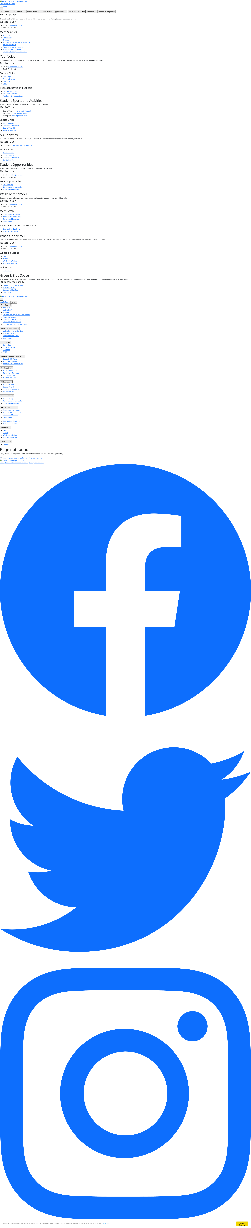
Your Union (5, 12)
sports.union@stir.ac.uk (22, 111)
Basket (2, 4)
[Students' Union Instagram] (125, 1093)
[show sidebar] (1, 8)
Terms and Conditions (20, 463)
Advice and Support (75, 12)
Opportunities (59, 12)
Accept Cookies (242, 1224)
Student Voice (18, 12)
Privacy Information (36, 463)
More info (106, 1223)
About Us (8, 463)
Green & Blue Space (105, 12)
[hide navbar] (1, 299)
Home (2, 463)
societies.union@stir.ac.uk (22, 145)
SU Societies (45, 12)
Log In (7, 4)
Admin (13, 302)
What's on (91, 12)
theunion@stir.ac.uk (15, 25)
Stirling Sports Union (19, 113)
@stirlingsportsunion (19, 116)
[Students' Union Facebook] (125, 590)
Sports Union (32, 12)
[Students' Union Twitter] (125, 842)
